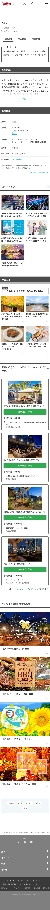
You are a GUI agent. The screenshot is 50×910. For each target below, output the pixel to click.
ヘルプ (43, 884)
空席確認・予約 (25, 412)
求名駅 (12, 803)
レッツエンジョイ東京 (9, 832)
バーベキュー (19, 589)
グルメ (29, 803)
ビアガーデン (32, 589)
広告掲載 (37, 888)
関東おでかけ (23, 832)
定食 (25, 808)
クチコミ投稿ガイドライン (28, 884)
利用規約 (20, 880)
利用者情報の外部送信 (9, 884)
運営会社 (46, 888)
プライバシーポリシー (34, 880)
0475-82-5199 (17, 159)
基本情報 (6, 110)
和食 (38, 803)
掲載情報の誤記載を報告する (39, 172)
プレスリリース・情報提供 (22, 888)
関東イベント (35, 832)
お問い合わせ (5, 888)
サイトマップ (9, 880)
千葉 (20, 803)
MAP (14, 133)
